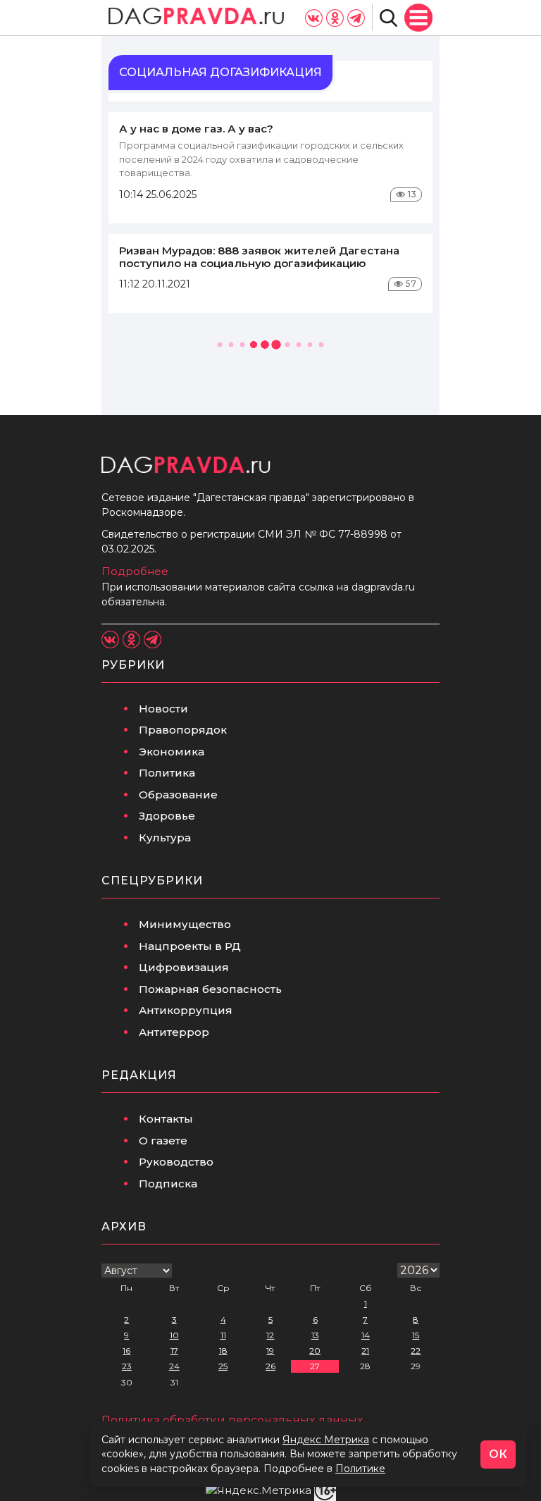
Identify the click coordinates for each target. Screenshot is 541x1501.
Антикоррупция (185, 1010)
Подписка (168, 1183)
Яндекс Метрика (325, 1439)
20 (315, 1350)
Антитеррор (174, 1032)
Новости (163, 708)
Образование (178, 794)
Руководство (176, 1161)
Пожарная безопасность (210, 989)
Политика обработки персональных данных (232, 1420)
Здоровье (167, 815)
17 (174, 1350)
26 (270, 1366)
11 (223, 1335)
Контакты (166, 1118)
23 (127, 1366)
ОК (498, 1454)
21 (365, 1350)
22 (416, 1350)
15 (415, 1335)
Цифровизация (184, 967)
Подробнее (134, 571)
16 (126, 1350)
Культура (165, 837)
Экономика (171, 751)
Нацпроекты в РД (190, 946)
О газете (163, 1140)
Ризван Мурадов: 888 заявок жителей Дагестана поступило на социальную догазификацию (259, 257)
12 (270, 1335)
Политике (360, 1468)
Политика (167, 772)
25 (223, 1366)
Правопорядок (183, 729)
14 (365, 1335)
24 (174, 1366)
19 (270, 1350)
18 (223, 1350)
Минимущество (185, 924)
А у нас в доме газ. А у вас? (196, 128)
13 (315, 1335)
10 (174, 1335)
